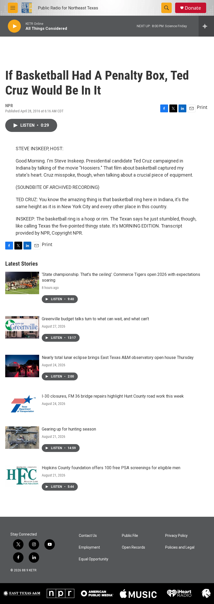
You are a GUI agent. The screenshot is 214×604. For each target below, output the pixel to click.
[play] (14, 26)
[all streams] (206, 26)
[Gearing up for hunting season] (22, 437)
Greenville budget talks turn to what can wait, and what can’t (95, 318)
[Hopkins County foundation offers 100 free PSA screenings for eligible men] (22, 476)
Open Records (133, 547)
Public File (130, 536)
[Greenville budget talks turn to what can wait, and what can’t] (22, 327)
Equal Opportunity (93, 559)
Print (202, 107)
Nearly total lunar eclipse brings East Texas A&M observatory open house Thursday (118, 357)
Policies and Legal (179, 547)
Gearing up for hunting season (69, 429)
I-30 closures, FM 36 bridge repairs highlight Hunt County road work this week (113, 396)
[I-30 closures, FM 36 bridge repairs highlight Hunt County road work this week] (22, 404)
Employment (89, 547)
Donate (193, 8)
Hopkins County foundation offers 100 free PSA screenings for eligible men (111, 467)
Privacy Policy (176, 536)
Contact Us (88, 536)
